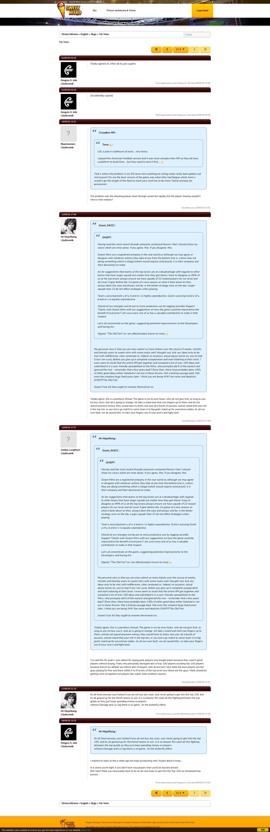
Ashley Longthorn (70, 450)
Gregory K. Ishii (69, 80)
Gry (95, 10)
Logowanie (202, 10)
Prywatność (135, 826)
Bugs (94, 34)
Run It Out (190, 822)
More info (86, 830)
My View (104, 34)
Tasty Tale (168, 822)
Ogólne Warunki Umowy (117, 826)
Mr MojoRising (69, 237)
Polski (208, 1)
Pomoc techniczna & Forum (121, 10)
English (84, 34)
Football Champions (131, 822)
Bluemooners (68, 144)
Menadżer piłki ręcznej (153, 822)
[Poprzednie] (167, 50)
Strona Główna (70, 34)
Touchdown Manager (111, 822)
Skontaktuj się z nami (95, 826)
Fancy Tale (179, 822)
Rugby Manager (93, 822)
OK (263, 830)
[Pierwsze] (156, 50)
